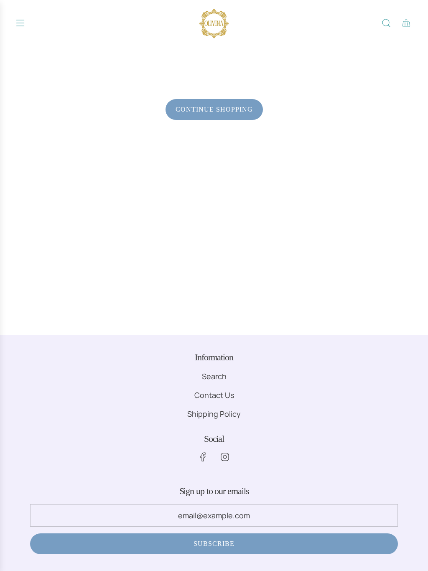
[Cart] (406, 23)
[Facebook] (203, 457)
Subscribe (214, 543)
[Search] (386, 23)
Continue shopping (214, 109)
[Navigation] (20, 23)
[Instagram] (225, 457)
